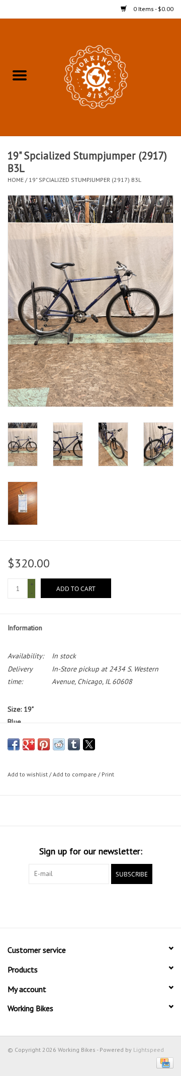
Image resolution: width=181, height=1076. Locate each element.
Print (108, 774)
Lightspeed (148, 1049)
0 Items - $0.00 (152, 9)
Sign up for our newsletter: (90, 851)
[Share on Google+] (29, 744)
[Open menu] (19, 75)
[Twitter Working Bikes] (90, 905)
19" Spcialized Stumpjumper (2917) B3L (85, 179)
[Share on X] (89, 744)
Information (25, 627)
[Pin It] (44, 744)
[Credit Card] (163, 1062)
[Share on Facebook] (14, 744)
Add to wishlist (28, 774)
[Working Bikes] (110, 76)
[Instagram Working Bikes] (109, 905)
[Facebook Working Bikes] (72, 905)
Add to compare (75, 774)
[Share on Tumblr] (74, 744)
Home (16, 179)
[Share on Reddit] (59, 744)
